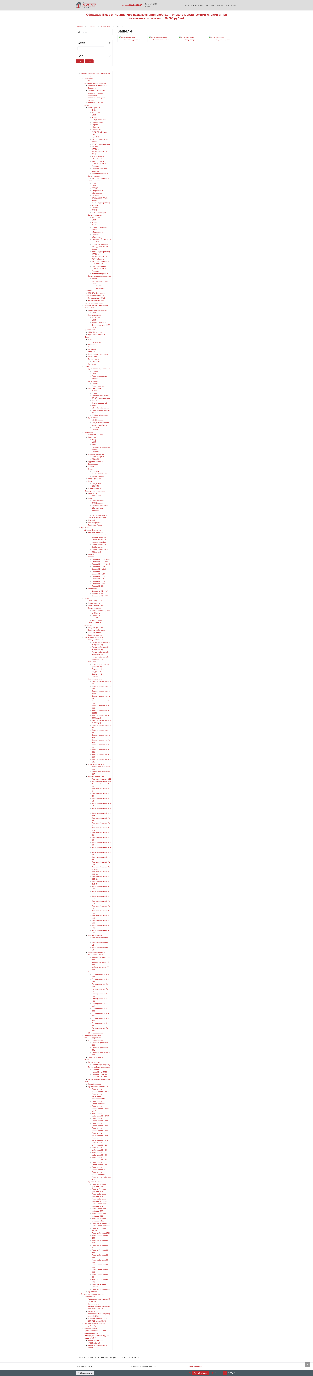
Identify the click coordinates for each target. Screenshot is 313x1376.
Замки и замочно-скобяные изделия (95, 73)
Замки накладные (95, 215)
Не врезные (96, 342)
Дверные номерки (95, 532)
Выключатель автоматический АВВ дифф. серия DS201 (99, 1313)
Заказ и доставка (193, 5)
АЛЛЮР (95, 117)
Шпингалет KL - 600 (100, 596)
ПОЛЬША (95, 427)
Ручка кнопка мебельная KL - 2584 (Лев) (100, 1108)
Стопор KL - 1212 (99, 569)
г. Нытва (95, 383)
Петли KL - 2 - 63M (99, 1074)
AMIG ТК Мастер (95, 332)
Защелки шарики (222, 40)
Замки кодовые (94, 176)
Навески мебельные (96, 435)
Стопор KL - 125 (98, 579)
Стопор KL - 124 (98, 576)
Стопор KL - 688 (98, 584)
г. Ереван (95, 125)
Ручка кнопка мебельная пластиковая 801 (98, 1096)
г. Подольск (96, 484)
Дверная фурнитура (92, 530)
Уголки (90, 469)
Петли (86, 337)
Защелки (88, 291)
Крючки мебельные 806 (101, 781)
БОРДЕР (95, 393)
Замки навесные (94, 181)
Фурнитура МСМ (94, 488)
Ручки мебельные (95, 1182)
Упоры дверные (94, 479)
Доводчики (88, 78)
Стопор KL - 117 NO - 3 (101, 564)
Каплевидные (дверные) (98, 354)
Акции (220, 5)
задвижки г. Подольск (96, 90)
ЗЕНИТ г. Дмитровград (101, 144)
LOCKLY (95, 183)
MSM (90, 81)
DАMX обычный (98, 501)
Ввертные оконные (95, 347)
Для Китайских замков (100, 396)
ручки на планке (94, 388)
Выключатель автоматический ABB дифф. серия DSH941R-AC (99, 1306)
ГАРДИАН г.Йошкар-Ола (101, 239)
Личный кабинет (200, 1373)
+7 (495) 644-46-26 (194, 1366)
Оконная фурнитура (92, 1038)
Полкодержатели (95, 972)
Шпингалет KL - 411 (99, 593)
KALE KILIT (96, 112)
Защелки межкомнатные (94, 296)
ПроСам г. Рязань (95, 525)
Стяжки (91, 466)
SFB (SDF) (96, 618)
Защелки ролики (192, 40)
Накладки (92, 437)
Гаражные (92, 349)
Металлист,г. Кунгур (99, 425)
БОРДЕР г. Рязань (99, 120)
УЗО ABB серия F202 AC (98, 1318)
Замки (86, 105)
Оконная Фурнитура (96, 454)
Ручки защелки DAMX (96, 298)
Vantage (91, 344)
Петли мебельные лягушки (99, 1079)
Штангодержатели (95, 1033)
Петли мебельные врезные (99, 1067)
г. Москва (95, 234)
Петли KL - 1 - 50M (99, 1072)
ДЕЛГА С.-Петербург (100, 244)
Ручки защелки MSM (96, 300)
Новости (209, 5)
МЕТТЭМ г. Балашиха (100, 159)
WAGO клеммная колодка (94, 1323)
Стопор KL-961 (98, 586)
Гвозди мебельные (95, 640)
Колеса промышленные (94, 303)
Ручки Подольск (98, 386)
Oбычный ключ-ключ (100, 505)
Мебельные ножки (95, 955)
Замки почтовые (94, 623)
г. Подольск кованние (100, 422)
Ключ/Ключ (96, 496)
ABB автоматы (90, 1297)
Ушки (90, 481)
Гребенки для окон (95, 1040)
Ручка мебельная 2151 (101, 1223)
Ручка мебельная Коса (101, 1289)
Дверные (91, 352)
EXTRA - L (96, 613)
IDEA (94, 110)
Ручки (86, 366)
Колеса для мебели (96, 764)
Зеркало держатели (96, 679)
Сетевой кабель (90, 1328)
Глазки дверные (90, 76)
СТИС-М (95, 459)
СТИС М (95, 430)
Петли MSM (93, 357)
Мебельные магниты (96, 952)
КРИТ (94, 154)
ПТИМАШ (96, 208)
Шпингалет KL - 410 (100, 591)
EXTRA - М (96, 615)
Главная (79, 26)
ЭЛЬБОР (95, 452)
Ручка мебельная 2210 (101, 1226)
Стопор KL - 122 (98, 571)
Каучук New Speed (91, 1326)
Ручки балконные (95, 1084)
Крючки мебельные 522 (101, 779)
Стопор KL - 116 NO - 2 (101, 562)
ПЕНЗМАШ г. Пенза (99, 264)
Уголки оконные (98, 476)
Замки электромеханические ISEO (100, 280)
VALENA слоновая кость (97, 1345)
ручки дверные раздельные (99, 369)
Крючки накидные (95, 935)
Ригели (91, 554)
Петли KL (95, 1069)
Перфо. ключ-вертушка (101, 513)
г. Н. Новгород (97, 195)
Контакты (231, 5)
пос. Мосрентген (94, 523)
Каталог (92, 26)
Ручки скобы (93, 1292)
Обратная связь (86, 1373)
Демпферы (92, 662)
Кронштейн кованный (96, 335)
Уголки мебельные (99, 474)
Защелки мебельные (162, 40)
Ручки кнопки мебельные (98, 1087)
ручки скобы (93, 418)
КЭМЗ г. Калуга (98, 156)
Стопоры (91, 557)
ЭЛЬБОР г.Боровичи (100, 173)
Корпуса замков (94, 315)
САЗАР (94, 210)
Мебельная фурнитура (93, 637)
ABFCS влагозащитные (101, 610)
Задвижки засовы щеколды (95, 83)
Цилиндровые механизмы (94, 491)
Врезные (98, 286)
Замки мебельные (95, 606)
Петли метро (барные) (101, 1065)
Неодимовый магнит (92, 1035)
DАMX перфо (97, 503)
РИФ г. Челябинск (99, 266)
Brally (94, 440)
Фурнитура (105, 26)
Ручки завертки (98, 457)
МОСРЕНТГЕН (98, 161)
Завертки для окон (95, 1057)
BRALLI (95, 371)
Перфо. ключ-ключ (99, 515)
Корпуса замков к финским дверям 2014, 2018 (101, 324)
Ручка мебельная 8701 (101, 1233)
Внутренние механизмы (97, 310)
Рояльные (92, 364)
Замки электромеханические (99, 276)
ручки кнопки (93, 381)
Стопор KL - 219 (98, 581)
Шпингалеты (93, 588)
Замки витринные (95, 601)
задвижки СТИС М (95, 103)
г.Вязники (95, 127)
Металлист (96, 361)
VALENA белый (94, 1343)
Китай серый (97, 620)
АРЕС (94, 225)
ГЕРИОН (95, 137)
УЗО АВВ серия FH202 (97, 1321)
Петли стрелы (93, 359)
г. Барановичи (97, 122)
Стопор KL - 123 (98, 574)
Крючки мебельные (96, 776)
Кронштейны (89, 330)
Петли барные (94, 1062)
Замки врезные (94, 108)
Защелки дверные (132, 40)
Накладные (100, 288)
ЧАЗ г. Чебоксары (99, 213)
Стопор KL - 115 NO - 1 (101, 559)
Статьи (122, 1358)
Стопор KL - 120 (98, 567)
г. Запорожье (97, 193)
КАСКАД (95, 147)
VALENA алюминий (95, 1340)
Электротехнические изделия (92, 1294)
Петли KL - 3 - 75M (99, 1077)
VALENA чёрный (94, 1348)
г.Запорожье (96, 129)
